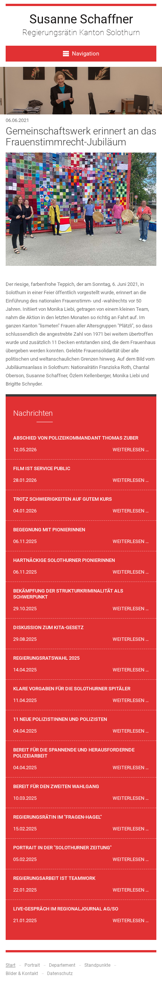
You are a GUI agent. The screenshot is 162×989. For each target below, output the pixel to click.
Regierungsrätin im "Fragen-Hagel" (57, 817)
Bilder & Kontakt (22, 973)
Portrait (32, 965)
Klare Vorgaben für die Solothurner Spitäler (71, 688)
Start (10, 965)
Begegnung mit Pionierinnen (49, 529)
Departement (62, 965)
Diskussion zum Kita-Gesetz (48, 627)
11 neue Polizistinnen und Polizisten (60, 719)
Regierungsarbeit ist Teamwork (54, 878)
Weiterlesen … (131, 449)
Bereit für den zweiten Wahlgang (56, 786)
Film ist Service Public (41, 468)
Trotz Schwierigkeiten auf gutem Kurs (62, 499)
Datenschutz (60, 973)
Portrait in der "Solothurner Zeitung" (62, 847)
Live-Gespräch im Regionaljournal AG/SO (65, 909)
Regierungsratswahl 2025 (46, 658)
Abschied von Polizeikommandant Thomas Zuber (75, 438)
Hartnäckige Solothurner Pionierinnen (64, 560)
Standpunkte (97, 965)
